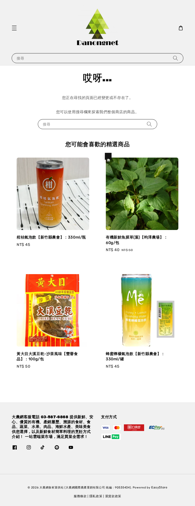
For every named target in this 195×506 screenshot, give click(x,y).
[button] (14, 28)
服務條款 (80, 496)
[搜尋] (175, 58)
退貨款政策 (113, 496)
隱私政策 (95, 496)
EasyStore (159, 487)
